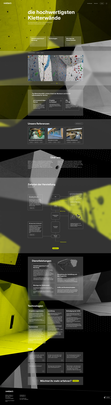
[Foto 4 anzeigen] (55, 83)
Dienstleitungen (89, 3)
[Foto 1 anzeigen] (51, 83)
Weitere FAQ (32, 234)
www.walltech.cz (23, 396)
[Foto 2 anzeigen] (52, 83)
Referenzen (96, 3)
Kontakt (102, 3)
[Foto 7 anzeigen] (59, 83)
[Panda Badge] (107, 397)
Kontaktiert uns (55, 248)
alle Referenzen (78, 123)
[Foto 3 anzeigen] (54, 83)
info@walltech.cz (23, 395)
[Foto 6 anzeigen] (58, 83)
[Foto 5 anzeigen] (57, 83)
